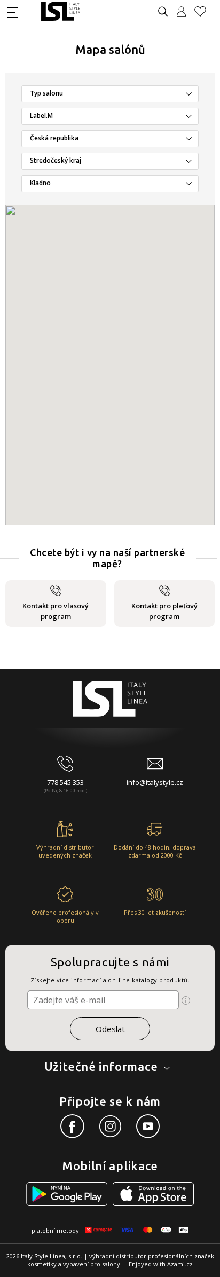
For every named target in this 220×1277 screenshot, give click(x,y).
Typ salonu (46, 93)
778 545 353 (65, 782)
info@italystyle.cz (155, 782)
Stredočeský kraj (55, 160)
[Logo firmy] (61, 11)
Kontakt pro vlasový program (55, 611)
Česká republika (54, 137)
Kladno (40, 182)
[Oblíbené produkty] (204, 11)
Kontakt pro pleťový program (164, 611)
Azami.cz (180, 1264)
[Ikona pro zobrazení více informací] (186, 1000)
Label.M (41, 115)
